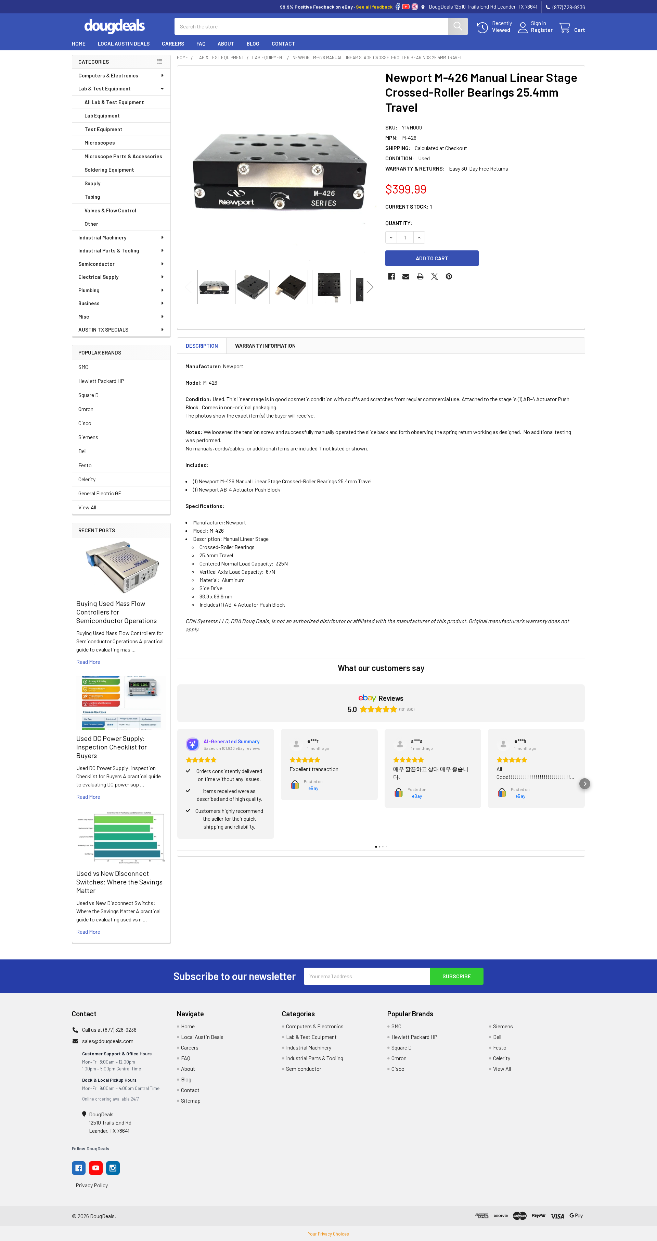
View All (87, 507)
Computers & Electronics (108, 75)
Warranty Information (265, 346)
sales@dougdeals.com (107, 1041)
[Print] (420, 276)
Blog (253, 43)
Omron (85, 409)
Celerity (86, 479)
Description (202, 346)
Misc (83, 316)
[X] (434, 276)
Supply (92, 183)
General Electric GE (99, 493)
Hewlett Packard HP (101, 380)
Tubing (92, 197)
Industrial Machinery (102, 237)
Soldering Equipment (109, 169)
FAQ (200, 43)
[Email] (406, 276)
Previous (188, 286)
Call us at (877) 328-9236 (109, 1029)
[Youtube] (96, 1168)
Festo (85, 465)
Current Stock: (408, 206)
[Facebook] (398, 7)
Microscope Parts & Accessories (123, 156)
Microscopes (100, 142)
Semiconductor (96, 264)
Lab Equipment (102, 115)
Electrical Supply (98, 277)
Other (91, 224)
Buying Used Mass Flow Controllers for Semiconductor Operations (116, 611)
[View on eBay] (296, 744)
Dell (82, 451)
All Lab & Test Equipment (114, 102)
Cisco (84, 423)
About (226, 43)
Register (542, 29)
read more (88, 661)
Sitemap (191, 1100)
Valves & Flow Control (110, 210)
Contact (283, 43)
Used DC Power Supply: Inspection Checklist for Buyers (111, 746)
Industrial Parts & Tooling (108, 250)
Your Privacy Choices (328, 1234)
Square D (88, 395)
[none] (279, 168)
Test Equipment (104, 129)
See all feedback (374, 7)
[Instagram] (414, 7)
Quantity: (398, 223)
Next (370, 286)
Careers (173, 43)
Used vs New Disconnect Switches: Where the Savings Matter (119, 881)
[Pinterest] (449, 276)
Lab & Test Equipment (104, 88)
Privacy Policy (92, 1185)
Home (79, 43)
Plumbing (89, 290)
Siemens (88, 437)
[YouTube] (405, 7)
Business (89, 303)
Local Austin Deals (124, 43)
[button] (177, 783)
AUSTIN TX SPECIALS (103, 329)
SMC (83, 366)
